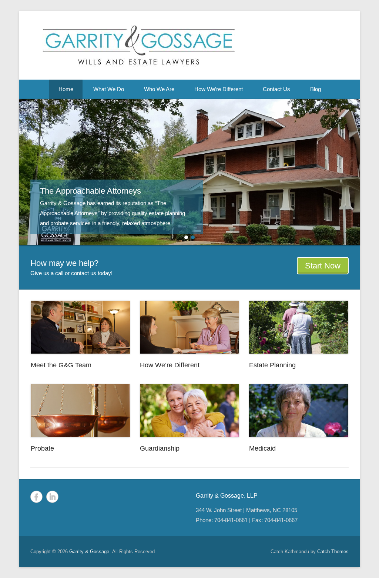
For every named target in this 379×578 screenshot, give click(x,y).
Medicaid (262, 448)
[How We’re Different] (189, 327)
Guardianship (160, 448)
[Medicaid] (298, 410)
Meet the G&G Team (61, 365)
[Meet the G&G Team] (80, 327)
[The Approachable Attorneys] (189, 172)
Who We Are (159, 89)
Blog (315, 89)
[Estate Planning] (298, 327)
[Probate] (80, 410)
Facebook (36, 497)
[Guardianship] (189, 410)
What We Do (108, 89)
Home (65, 89)
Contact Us (276, 89)
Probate (42, 448)
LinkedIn (52, 497)
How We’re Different (218, 89)
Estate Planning (272, 365)
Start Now (323, 265)
